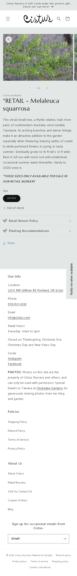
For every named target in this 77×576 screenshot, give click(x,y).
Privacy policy (19, 561)
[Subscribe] (64, 538)
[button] (8, 18)
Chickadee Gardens (50, 388)
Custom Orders (17, 500)
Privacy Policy (16, 449)
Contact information (40, 567)
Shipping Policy (17, 422)
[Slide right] (47, 88)
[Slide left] (29, 88)
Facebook (15, 364)
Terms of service (39, 561)
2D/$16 (13, 199)
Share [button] (11, 243)
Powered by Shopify (42, 555)
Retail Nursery (16, 483)
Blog (10, 509)
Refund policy (63, 555)
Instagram (15, 358)
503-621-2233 (17, 304)
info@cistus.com (19, 317)
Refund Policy (16, 431)
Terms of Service (18, 440)
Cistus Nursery (23, 555)
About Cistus (16, 473)
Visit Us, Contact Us (20, 491)
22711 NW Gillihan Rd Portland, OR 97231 (35, 290)
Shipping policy (60, 561)
